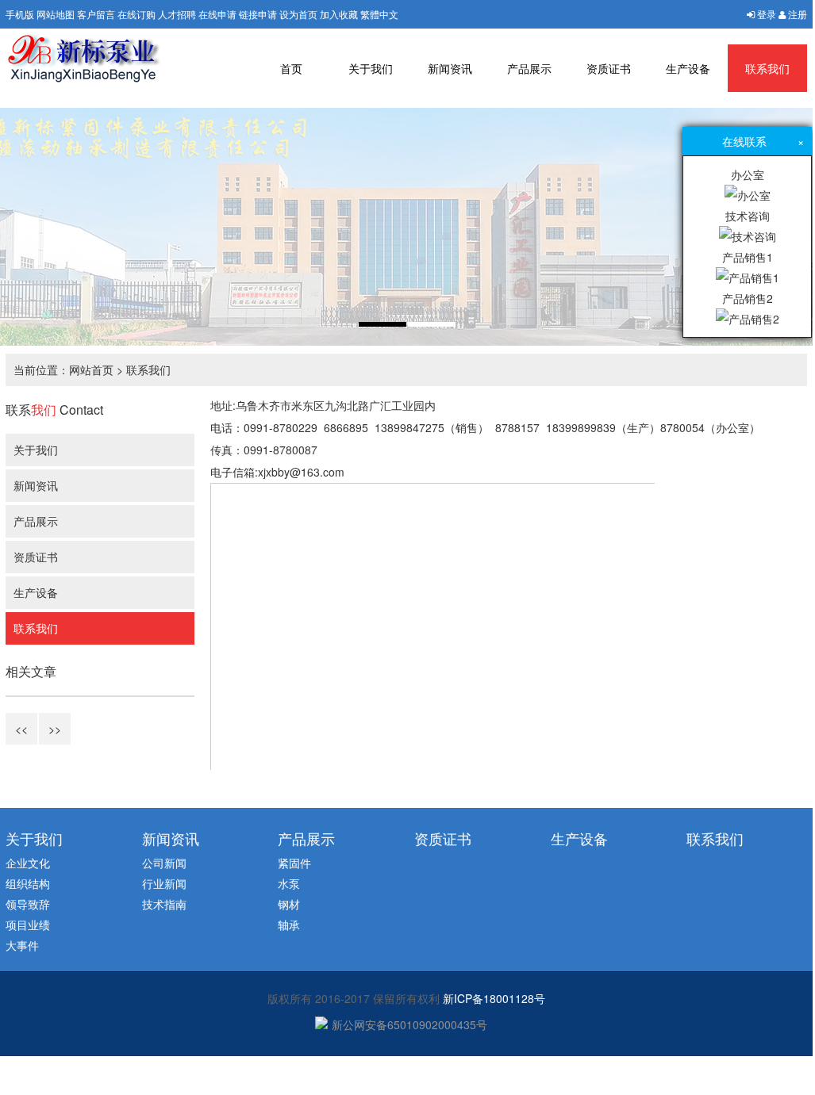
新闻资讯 (450, 68)
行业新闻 (164, 883)
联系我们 (767, 68)
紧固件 (294, 863)
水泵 (289, 883)
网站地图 (56, 14)
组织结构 (28, 883)
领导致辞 (28, 904)
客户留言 (96, 14)
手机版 (20, 14)
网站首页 (91, 369)
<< (21, 729)
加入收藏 (339, 14)
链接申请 (258, 14)
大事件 (22, 945)
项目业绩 (28, 924)
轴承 (289, 924)
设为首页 (298, 14)
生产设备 (688, 68)
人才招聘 (177, 14)
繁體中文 (379, 14)
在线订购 (136, 14)
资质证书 (608, 68)
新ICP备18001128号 (494, 998)
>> (54, 729)
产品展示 (529, 68)
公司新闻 (164, 863)
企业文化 (28, 863)
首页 (291, 68)
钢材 (289, 904)
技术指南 (164, 904)
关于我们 (370, 68)
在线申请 (217, 14)
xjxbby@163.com (301, 472)
